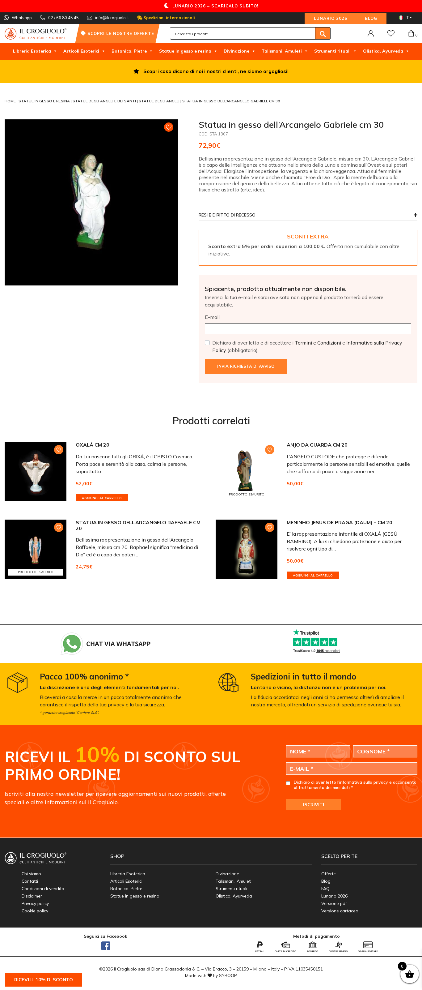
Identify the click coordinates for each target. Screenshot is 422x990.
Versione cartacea (339, 911)
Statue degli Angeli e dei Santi (105, 101)
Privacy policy (35, 903)
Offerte (328, 873)
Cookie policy (35, 911)
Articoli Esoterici (81, 51)
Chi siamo (31, 873)
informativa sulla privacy (363, 782)
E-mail (212, 317)
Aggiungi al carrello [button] (102, 498)
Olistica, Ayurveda (383, 51)
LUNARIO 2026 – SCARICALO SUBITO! (215, 5)
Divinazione (236, 51)
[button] (308, 217)
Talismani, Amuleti (282, 51)
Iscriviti (313, 805)
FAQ (325, 888)
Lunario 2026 (330, 18)
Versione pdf (334, 903)
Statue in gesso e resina (185, 51)
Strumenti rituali (332, 51)
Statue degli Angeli (159, 101)
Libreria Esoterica (32, 51)
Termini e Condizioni (318, 343)
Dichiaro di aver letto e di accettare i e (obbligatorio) (307, 346)
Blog (371, 18)
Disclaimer (32, 896)
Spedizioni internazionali (168, 17)
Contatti (30, 881)
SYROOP (228, 975)
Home (11, 101)
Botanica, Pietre (129, 51)
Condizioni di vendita (43, 888)
